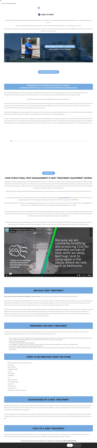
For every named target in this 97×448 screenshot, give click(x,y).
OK (70, 445)
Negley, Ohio (52, 99)
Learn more (77, 445)
